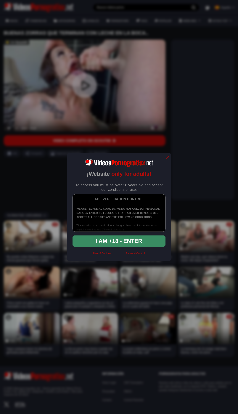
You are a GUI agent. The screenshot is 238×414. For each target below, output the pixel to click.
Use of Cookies (102, 253)
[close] (167, 157)
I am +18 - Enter (119, 241)
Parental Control (135, 253)
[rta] (118, 254)
